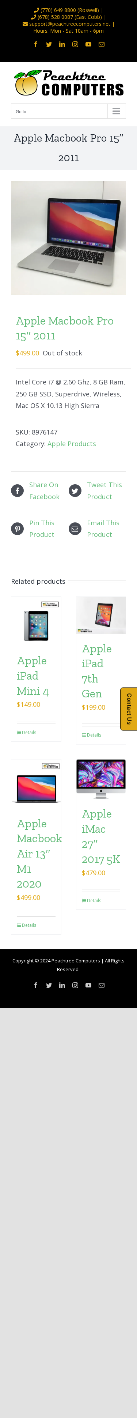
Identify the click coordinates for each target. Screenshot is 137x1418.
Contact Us (129, 709)
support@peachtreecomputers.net (69, 23)
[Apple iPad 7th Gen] (101, 615)
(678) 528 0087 (55, 16)
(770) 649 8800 (58, 10)
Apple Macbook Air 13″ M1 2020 (39, 853)
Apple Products (71, 443)
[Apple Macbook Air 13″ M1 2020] (36, 784)
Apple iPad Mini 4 (33, 675)
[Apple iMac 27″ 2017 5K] (101, 779)
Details (29, 732)
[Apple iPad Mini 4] (36, 621)
